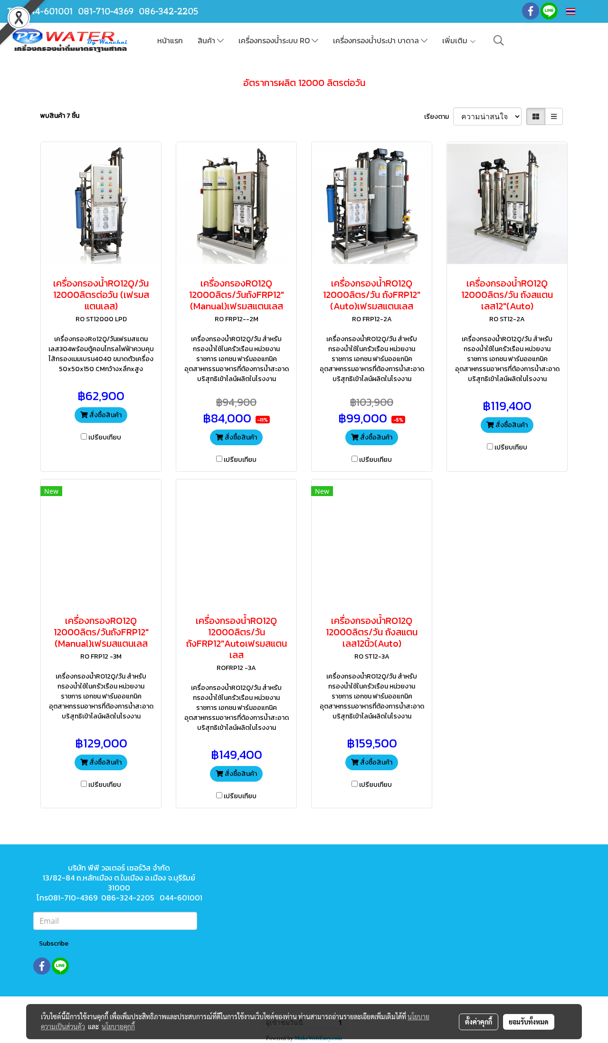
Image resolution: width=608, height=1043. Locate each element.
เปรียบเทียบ (104, 437)
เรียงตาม (438, 117)
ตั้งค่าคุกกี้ (478, 1021)
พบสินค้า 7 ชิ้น (59, 116)
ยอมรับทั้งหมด (529, 1021)
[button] (498, 40)
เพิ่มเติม (455, 40)
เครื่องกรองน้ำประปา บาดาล (377, 40)
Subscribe (53, 943)
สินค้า (207, 40)
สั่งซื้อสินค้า (105, 415)
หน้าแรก (170, 40)
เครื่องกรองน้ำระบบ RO (275, 40)
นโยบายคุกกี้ (118, 1026)
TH (581, 11)
